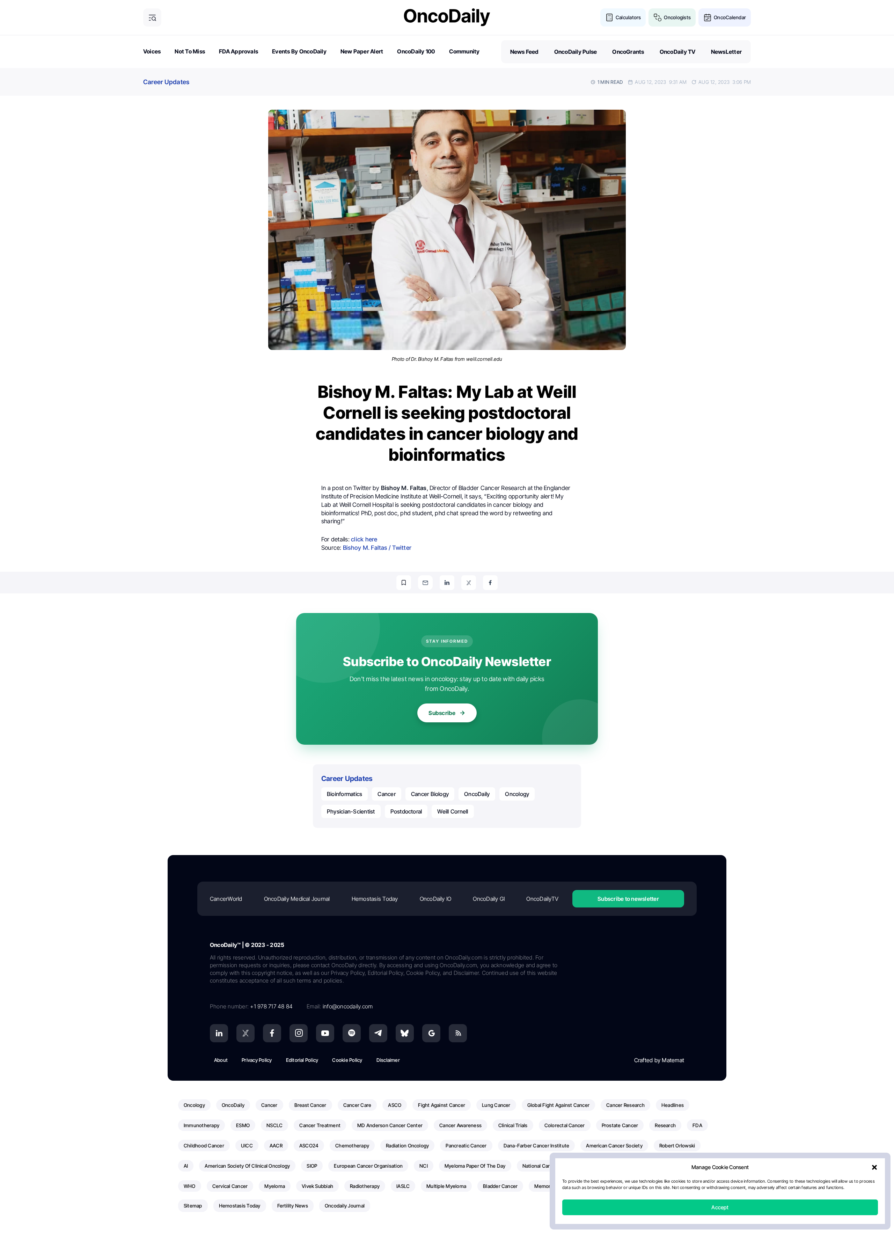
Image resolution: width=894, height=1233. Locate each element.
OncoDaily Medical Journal (297, 898)
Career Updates (166, 82)
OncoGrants (628, 51)
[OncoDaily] (447, 17)
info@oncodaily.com (348, 1006)
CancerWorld (226, 898)
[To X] (468, 582)
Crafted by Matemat (659, 1060)
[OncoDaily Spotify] (352, 1033)
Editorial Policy (302, 1060)
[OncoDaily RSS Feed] (458, 1033)
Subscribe (441, 712)
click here (364, 539)
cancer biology (430, 793)
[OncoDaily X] (245, 1033)
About (221, 1060)
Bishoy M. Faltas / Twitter (377, 547)
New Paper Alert (361, 51)
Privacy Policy (257, 1060)
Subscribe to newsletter (628, 898)
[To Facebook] (490, 582)
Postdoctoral (406, 811)
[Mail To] (425, 582)
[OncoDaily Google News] (431, 1033)
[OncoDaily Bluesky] (405, 1033)
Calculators (628, 17)
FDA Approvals (238, 51)
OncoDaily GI (489, 898)
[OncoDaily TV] (325, 1033)
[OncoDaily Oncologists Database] (657, 17)
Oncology (517, 793)
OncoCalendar (730, 17)
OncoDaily (477, 793)
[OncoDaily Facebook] (272, 1033)
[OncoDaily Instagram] (299, 1033)
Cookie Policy (347, 1060)
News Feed (524, 51)
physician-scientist (351, 811)
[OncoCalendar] (707, 17)
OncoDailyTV (542, 898)
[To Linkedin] (447, 582)
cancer (386, 793)
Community (464, 51)
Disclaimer (388, 1060)
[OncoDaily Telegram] (378, 1033)
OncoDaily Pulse (575, 51)
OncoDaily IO (436, 898)
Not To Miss (190, 51)
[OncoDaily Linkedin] (219, 1033)
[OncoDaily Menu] (152, 17)
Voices (152, 51)
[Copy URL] (403, 582)
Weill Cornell (452, 811)
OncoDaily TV (678, 51)
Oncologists (677, 17)
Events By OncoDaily (299, 51)
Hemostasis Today (375, 898)
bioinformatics (344, 793)
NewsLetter (726, 51)
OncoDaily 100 (416, 51)
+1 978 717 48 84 (271, 1006)
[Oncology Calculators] (609, 17)
